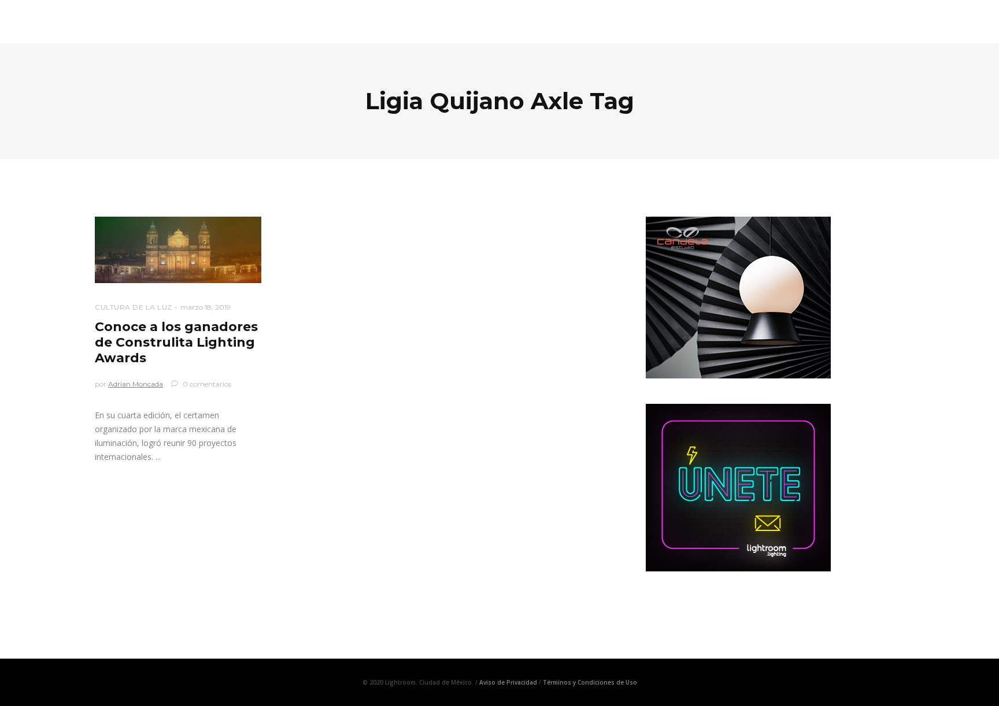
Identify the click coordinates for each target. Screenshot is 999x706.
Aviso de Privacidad (508, 682)
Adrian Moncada (135, 384)
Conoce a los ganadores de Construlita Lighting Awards (176, 342)
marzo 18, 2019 (205, 307)
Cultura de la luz (133, 307)
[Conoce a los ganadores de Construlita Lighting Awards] (178, 250)
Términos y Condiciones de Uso (590, 682)
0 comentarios (206, 384)
